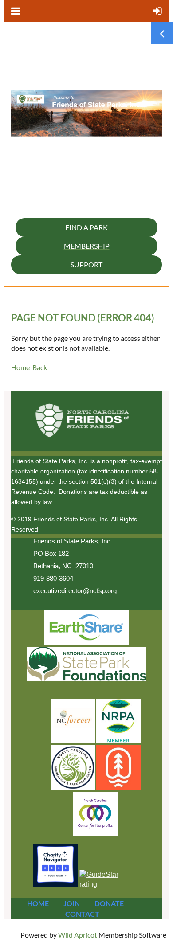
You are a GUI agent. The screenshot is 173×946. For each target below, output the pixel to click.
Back (39, 367)
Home (20, 367)
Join (71, 903)
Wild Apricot (77, 934)
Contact (82, 914)
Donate (109, 903)
